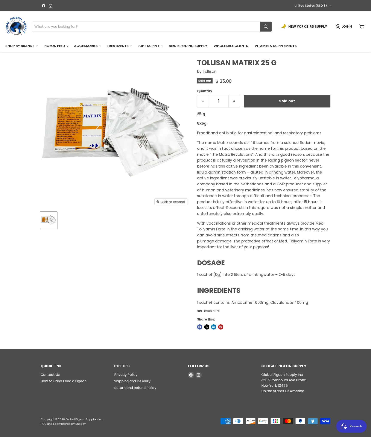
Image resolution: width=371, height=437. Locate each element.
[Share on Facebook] (199, 327)
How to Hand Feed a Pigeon (64, 381)
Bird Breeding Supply (188, 45)
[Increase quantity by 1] (234, 101)
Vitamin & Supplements (276, 45)
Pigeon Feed (55, 45)
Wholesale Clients (231, 45)
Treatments (118, 45)
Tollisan (210, 71)
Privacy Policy (125, 374)
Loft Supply (149, 45)
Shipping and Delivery (132, 381)
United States (311, 5)
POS (43, 424)
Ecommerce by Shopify (69, 424)
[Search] (266, 27)
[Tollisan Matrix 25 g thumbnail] (48, 220)
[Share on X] (206, 327)
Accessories (86, 45)
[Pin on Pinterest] (220, 327)
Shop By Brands (20, 45)
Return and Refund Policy (135, 387)
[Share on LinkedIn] (213, 327)
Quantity (204, 91)
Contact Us (50, 374)
